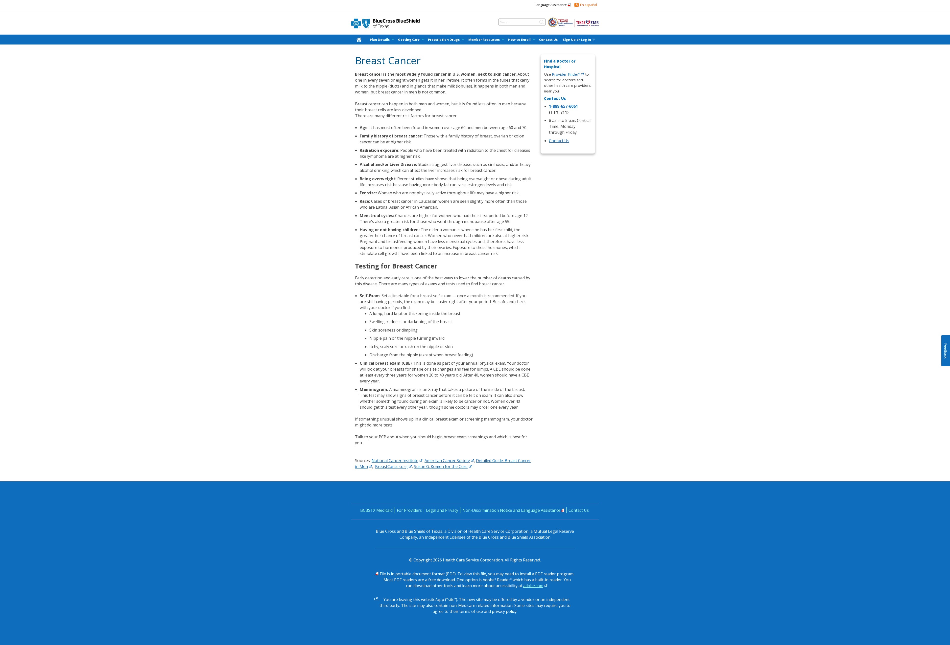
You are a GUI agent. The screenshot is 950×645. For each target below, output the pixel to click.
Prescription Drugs (444, 39)
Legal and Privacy (442, 510)
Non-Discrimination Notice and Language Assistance (511, 510)
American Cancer (447, 460)
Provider (566, 74)
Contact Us (548, 39)
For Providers (409, 510)
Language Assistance (551, 4)
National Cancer (395, 460)
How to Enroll (519, 39)
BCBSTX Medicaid (376, 510)
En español (588, 4)
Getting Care (409, 39)
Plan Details (380, 39)
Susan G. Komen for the (441, 466)
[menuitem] (360, 39)
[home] (360, 39)
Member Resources (484, 39)
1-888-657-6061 (563, 106)
